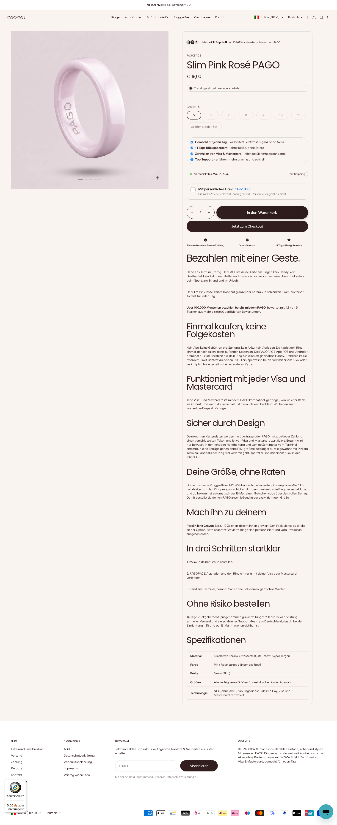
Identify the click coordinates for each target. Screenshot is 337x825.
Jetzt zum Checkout (247, 226)
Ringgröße (181, 17)
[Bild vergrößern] (157, 177)
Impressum (71, 768)
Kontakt (220, 17)
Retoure (16, 768)
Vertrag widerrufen (77, 775)
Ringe (115, 17)
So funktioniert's (157, 17)
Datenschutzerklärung (79, 755)
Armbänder (133, 17)
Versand (16, 755)
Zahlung (16, 762)
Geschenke (202, 17)
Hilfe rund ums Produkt (27, 749)
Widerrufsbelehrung (78, 762)
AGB (67, 749)
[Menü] (23, 782)
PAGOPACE (194, 55)
